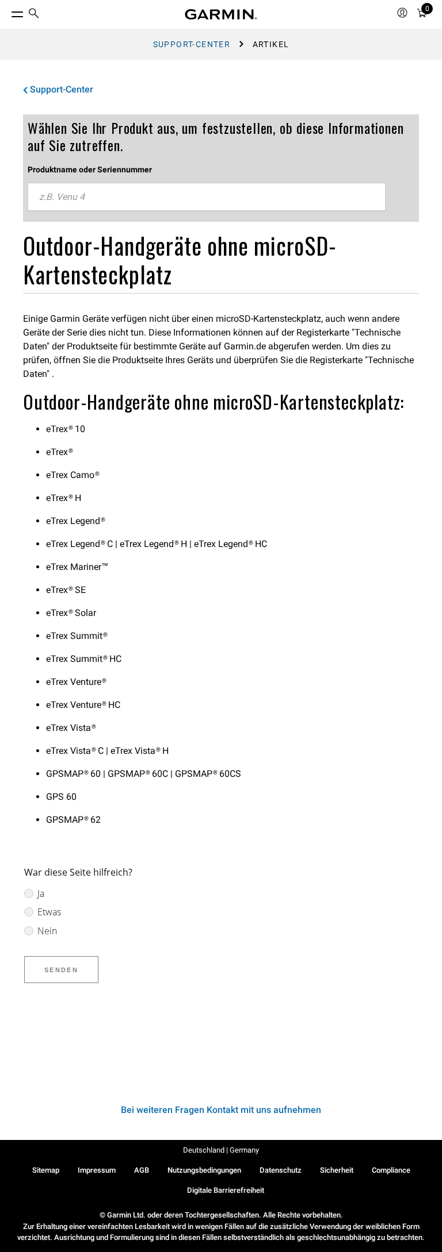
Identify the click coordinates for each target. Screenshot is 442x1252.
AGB (141, 1170)
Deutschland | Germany (221, 1150)
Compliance (391, 1170)
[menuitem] (34, 14)
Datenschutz (281, 1170)
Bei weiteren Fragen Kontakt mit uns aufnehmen (221, 1109)
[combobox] (207, 197)
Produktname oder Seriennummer (90, 169)
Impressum (97, 1170)
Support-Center (192, 44)
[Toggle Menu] (7, 11)
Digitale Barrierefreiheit (225, 1190)
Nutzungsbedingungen (204, 1170)
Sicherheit (336, 1170)
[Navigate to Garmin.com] (221, 14)
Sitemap (45, 1170)
